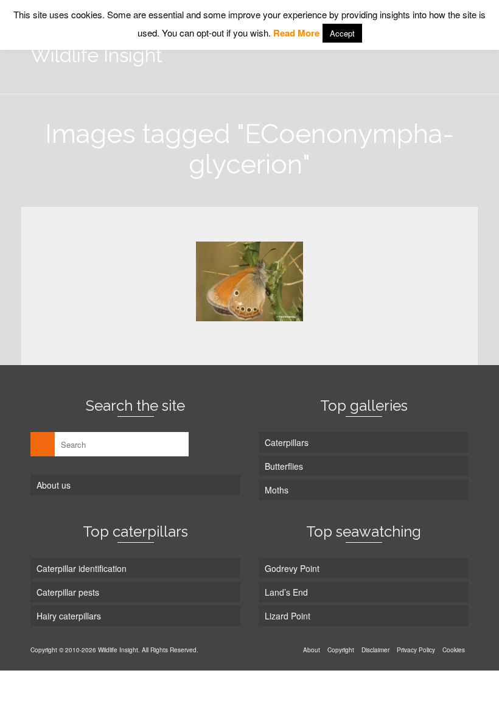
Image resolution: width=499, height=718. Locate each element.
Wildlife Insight (96, 55)
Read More (296, 33)
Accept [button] (342, 33)
